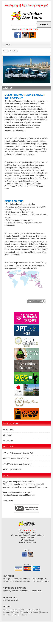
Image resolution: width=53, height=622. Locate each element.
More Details (8, 500)
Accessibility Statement (29, 612)
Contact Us (23, 610)
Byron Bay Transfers (10, 591)
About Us (13, 51)
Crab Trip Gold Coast (39, 581)
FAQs (15, 615)
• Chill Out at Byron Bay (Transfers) (17, 464)
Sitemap (22, 615)
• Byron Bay (8, 441)
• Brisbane (7, 435)
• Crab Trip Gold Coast (12, 469)
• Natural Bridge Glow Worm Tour (16, 458)
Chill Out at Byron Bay (21, 581)
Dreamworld (24, 591)
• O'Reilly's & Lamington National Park (18, 453)
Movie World (36, 591)
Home (5, 51)
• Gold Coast (8, 430)
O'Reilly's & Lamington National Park (16, 579)
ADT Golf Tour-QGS (10, 600)
